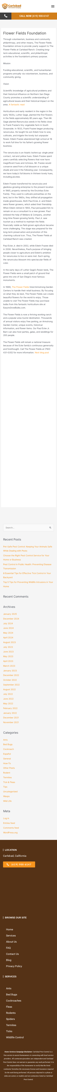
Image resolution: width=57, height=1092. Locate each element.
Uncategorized (10, 791)
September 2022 (11, 684)
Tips (5, 787)
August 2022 (9, 689)
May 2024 (8, 633)
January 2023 (10, 670)
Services (11, 935)
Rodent (6, 772)
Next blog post (42, 352)
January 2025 (10, 614)
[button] (53, 6)
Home (9, 929)
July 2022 (8, 694)
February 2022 (10, 708)
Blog (8, 960)
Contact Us (12, 953)
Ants (5, 740)
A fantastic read (16, 104)
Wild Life (7, 801)
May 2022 (8, 703)
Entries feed (9, 823)
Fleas (9, 1006)
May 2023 (8, 656)
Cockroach (8, 749)
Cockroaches (13, 1000)
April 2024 (8, 637)
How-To (7, 763)
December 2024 (11, 618)
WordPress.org (10, 832)
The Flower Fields (20, 287)
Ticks (9, 1031)
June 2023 (8, 651)
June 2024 (8, 628)
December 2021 (11, 717)
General (7, 758)
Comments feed (11, 828)
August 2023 (9, 642)
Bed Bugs (7, 744)
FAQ (8, 947)
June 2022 (8, 699)
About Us (11, 941)
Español (7, 754)
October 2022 (10, 680)
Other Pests (9, 768)
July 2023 (8, 647)
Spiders (10, 1019)
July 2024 (8, 623)
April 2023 (8, 661)
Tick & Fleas (9, 782)
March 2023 (9, 666)
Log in (6, 818)
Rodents (11, 1012)
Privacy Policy (14, 966)
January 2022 (10, 713)
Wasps (6, 796)
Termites (7, 777)
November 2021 (11, 722)
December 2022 (11, 675)
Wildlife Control (15, 1037)
